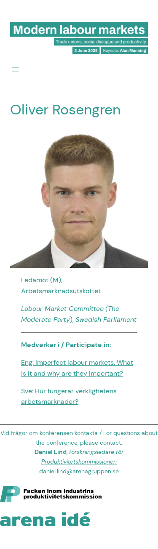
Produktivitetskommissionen (79, 461)
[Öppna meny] (15, 69)
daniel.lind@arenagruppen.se (79, 471)
